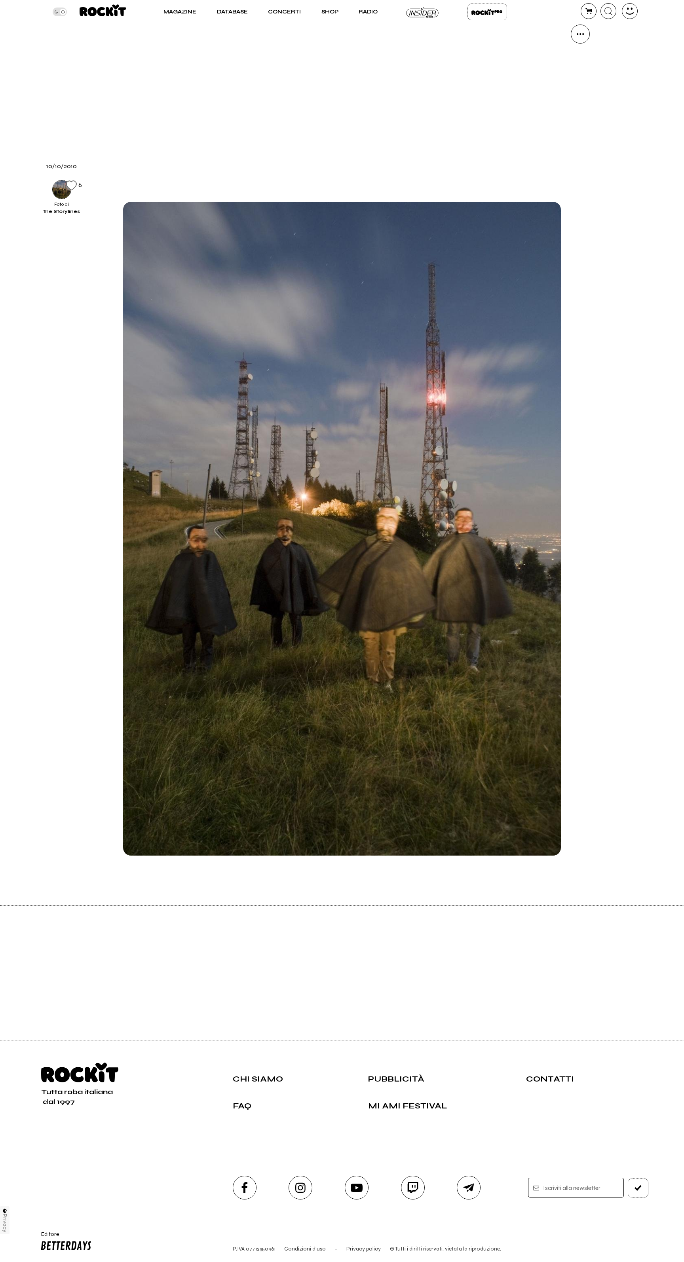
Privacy (5, 1223)
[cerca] (608, 11)
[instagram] (300, 1187)
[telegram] (469, 1187)
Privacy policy (363, 1248)
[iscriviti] (638, 1187)
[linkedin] (580, 168)
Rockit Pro (487, 12)
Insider (423, 12)
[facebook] (580, 141)
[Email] (580, 60)
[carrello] (589, 11)
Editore (46, 1237)
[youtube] (357, 1187)
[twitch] (413, 1187)
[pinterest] (580, 195)
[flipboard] (580, 87)
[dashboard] (630, 11)
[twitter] (580, 114)
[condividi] (580, 34)
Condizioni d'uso (305, 1248)
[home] (103, 12)
